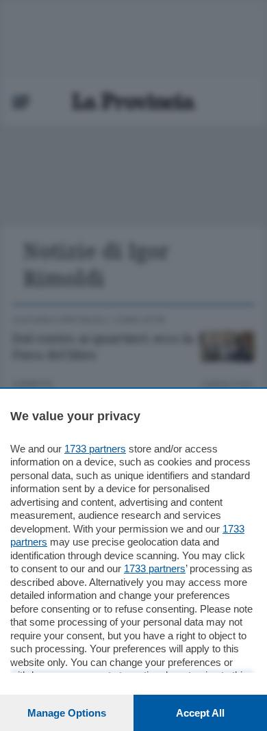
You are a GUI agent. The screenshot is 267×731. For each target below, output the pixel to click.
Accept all (200, 713)
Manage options (66, 713)
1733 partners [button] (95, 448)
